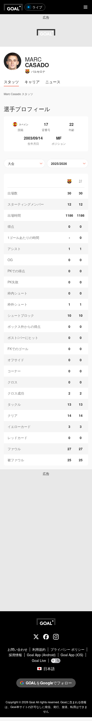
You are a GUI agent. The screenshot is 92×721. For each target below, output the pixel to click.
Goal (32, 702)
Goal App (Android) (41, 655)
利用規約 (39, 649)
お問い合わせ (17, 649)
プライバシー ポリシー (67, 649)
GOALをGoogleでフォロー (49, 683)
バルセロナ (38, 71)
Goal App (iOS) (72, 655)
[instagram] (56, 637)
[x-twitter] (36, 637)
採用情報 (15, 655)
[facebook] (46, 637)
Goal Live (39, 661)
